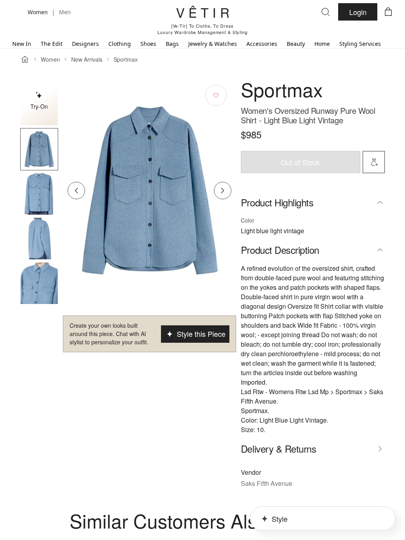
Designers (85, 43)
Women (50, 59)
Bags (172, 43)
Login (358, 12)
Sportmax (126, 59)
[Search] (325, 12)
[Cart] (388, 12)
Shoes (148, 43)
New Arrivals (86, 59)
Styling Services (360, 43)
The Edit (51, 43)
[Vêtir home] (202, 13)
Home (322, 43)
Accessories (261, 43)
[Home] (25, 59)
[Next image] (222, 190)
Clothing (119, 43)
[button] (39, 149)
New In (21, 43)
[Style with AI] (374, 162)
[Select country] (16, 12)
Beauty (296, 43)
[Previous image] (76, 190)
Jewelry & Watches (212, 43)
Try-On (39, 106)
